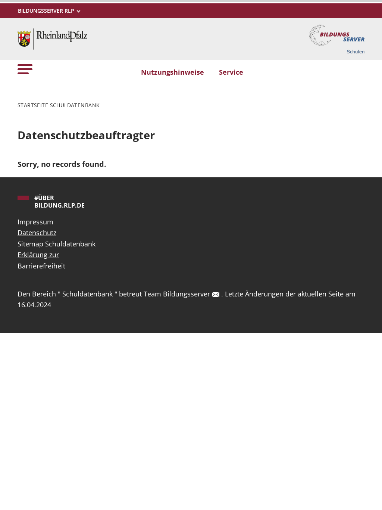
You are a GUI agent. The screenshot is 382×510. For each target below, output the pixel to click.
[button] (25, 69)
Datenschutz (37, 232)
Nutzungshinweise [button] (172, 72)
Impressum (35, 221)
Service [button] (231, 72)
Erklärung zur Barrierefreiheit (41, 260)
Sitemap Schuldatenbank (57, 243)
